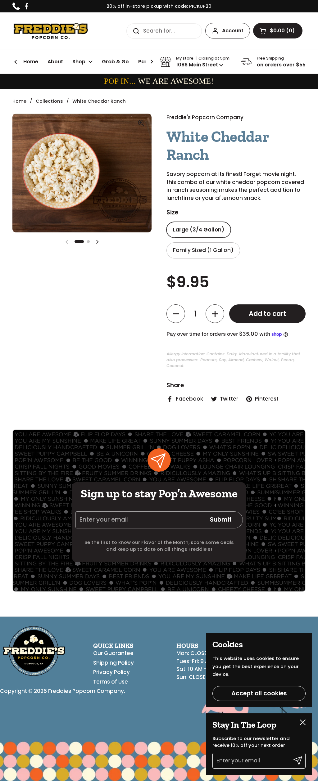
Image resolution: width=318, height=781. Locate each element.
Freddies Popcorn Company (86, 691)
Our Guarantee (113, 653)
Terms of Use (110, 681)
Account (232, 30)
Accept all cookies (259, 693)
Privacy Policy (111, 672)
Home (19, 101)
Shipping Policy (113, 663)
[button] (277, 30)
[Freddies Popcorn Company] (50, 31)
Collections (49, 101)
